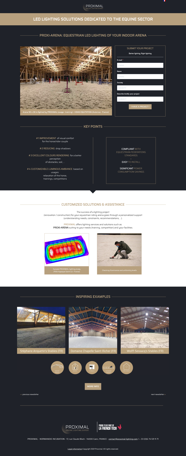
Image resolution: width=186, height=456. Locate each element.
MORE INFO (93, 386)
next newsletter (158, 394)
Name (119, 71)
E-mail (120, 60)
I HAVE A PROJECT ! (140, 107)
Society (120, 83)
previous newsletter (29, 394)
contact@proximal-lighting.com (123, 439)
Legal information (75, 449)
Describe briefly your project (128, 94)
